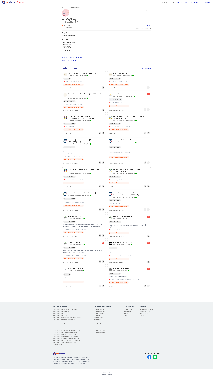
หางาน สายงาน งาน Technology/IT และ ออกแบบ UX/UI (66, 330)
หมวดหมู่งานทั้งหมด (57, 345)
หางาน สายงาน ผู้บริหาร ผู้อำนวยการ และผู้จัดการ (64, 343)
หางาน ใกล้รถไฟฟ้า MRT (99, 311)
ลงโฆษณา (142, 315)
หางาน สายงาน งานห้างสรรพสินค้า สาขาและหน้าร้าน (65, 309)
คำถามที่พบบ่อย (155, 353)
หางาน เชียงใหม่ (97, 320)
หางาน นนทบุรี (97, 315)
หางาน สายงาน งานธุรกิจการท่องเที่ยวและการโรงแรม (65, 336)
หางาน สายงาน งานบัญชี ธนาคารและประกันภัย (64, 320)
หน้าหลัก (64, 7)
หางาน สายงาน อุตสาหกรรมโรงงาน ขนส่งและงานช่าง (65, 332)
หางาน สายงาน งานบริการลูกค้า (60, 315)
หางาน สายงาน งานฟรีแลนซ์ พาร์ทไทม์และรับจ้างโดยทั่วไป (66, 340)
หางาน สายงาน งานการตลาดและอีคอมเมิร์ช (63, 322)
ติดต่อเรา (147, 353)
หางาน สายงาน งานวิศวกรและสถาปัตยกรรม (63, 326)
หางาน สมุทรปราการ (98, 318)
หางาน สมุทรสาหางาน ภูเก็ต (100, 330)
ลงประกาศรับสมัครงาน (145, 311)
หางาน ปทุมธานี (97, 324)
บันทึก (148, 25)
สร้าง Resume (127, 311)
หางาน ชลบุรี (96, 322)
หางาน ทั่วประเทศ (128, 309)
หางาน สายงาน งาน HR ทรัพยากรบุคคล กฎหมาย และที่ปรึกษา (67, 328)
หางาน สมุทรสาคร (98, 326)
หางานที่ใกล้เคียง (146, 69)
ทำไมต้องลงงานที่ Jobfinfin (146, 309)
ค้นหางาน (21, 2)
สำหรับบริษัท (194, 2)
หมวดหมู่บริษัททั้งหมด (58, 347)
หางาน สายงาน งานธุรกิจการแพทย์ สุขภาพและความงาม (66, 338)
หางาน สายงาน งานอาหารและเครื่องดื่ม (62, 311)
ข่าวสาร (173, 2)
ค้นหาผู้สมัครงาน (144, 313)
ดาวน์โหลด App (207, 2)
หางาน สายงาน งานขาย (58, 313)
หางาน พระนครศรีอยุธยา (99, 332)
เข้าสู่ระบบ (126, 313)
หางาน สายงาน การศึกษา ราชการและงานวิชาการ (64, 334)
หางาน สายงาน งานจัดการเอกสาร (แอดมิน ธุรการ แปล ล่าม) (67, 318)
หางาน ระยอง (97, 328)
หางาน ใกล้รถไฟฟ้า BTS (99, 309)
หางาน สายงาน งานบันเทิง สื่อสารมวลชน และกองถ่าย (65, 324)
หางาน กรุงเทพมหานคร (99, 313)
